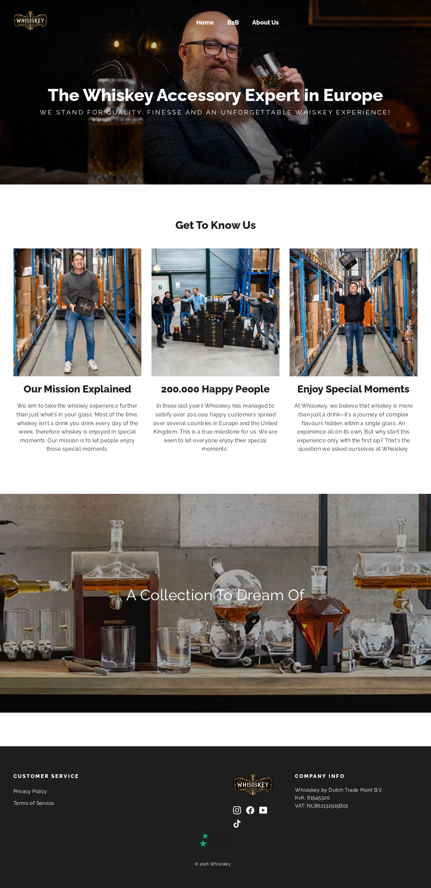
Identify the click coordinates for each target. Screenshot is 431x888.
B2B (233, 22)
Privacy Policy (30, 791)
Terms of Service (33, 803)
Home (205, 22)
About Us (265, 22)
